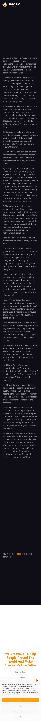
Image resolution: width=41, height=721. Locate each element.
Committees (20, 672)
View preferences (20, 712)
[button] (38, 680)
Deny (20, 706)
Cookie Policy (19, 717)
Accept (20, 700)
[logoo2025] (12, 4)
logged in (19, 554)
